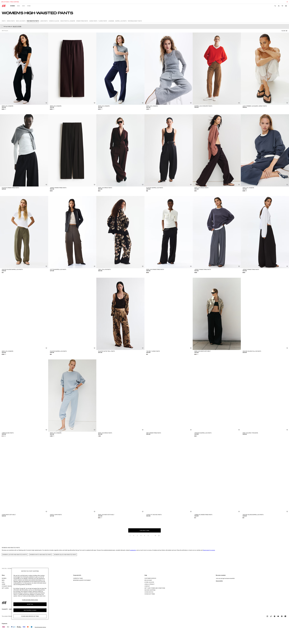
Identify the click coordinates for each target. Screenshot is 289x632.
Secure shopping (149, 590)
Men (18, 5)
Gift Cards (5, 588)
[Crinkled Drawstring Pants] (217, 477)
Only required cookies (30, 610)
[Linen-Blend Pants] (24, 395)
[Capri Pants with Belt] (24, 477)
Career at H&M (78, 578)
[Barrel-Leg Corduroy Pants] (217, 69)
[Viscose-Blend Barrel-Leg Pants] (24, 232)
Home (29, 5)
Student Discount (7, 586)
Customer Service (150, 578)
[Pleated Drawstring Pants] (24, 150)
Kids (23, 5)
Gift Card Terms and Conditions (154, 588)
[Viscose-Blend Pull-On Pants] (265, 314)
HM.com (4, 568)
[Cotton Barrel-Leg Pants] (72, 232)
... (151, 535)
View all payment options (40, 627)
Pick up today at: (8, 26)
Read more (219, 581)
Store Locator (149, 582)
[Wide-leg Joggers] (24, 69)
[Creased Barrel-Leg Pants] (217, 395)
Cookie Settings (149, 594)
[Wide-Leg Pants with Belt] (217, 314)
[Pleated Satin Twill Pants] (120, 314)
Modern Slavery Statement (82, 580)
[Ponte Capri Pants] (72, 477)
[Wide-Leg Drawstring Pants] (168, 232)
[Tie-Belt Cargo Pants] (168, 314)
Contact (147, 586)
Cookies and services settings (30, 616)
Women (12, 5)
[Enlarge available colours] (51, 191)
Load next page (144, 530)
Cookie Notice (148, 592)
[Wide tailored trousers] (265, 395)
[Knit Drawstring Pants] (168, 395)
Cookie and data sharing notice (30, 599)
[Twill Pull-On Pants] (120, 232)
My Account (148, 580)
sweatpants (133, 550)
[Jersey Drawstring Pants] (72, 150)
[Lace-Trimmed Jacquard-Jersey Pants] (265, 69)
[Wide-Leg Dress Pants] (120, 150)
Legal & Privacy (149, 584)
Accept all (30, 604)
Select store (17, 26)
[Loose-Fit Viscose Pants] (168, 477)
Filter (283, 30)
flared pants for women (209, 550)
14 (155, 535)
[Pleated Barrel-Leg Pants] (168, 150)
